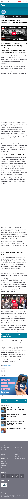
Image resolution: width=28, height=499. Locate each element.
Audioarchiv (24, 8)
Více (21, 16)
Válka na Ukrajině (5, 447)
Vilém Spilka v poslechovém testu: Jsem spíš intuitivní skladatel (15, 423)
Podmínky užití (17, 495)
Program (17, 8)
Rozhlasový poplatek (20, 458)
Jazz (2, 16)
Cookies (3, 495)
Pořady (15, 16)
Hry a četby (5, 380)
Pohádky (11, 383)
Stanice (3, 452)
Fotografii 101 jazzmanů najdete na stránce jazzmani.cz (11, 335)
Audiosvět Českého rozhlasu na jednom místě (12, 396)
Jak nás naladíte (19, 447)
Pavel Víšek (7, 365)
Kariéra (16, 454)
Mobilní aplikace (5, 467)
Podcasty (3, 465)
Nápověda (17, 450)
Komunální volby (5, 450)
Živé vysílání (5, 389)
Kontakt (17, 456)
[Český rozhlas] (5, 1)
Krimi (3, 383)
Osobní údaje (10, 495)
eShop (3, 454)
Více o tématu (5, 405)
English (24, 495)
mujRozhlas (4, 375)
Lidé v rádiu (18, 452)
